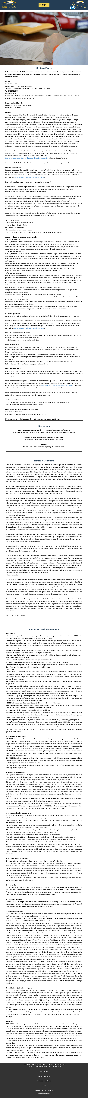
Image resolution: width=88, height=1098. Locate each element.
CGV (44, 1086)
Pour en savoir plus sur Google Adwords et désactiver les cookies (26, 158)
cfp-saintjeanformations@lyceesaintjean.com (29, 177)
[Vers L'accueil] (9, 4)
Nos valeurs (44, 1071)
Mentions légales (44, 1076)
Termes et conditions (44, 1081)
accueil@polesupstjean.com (55, 1064)
